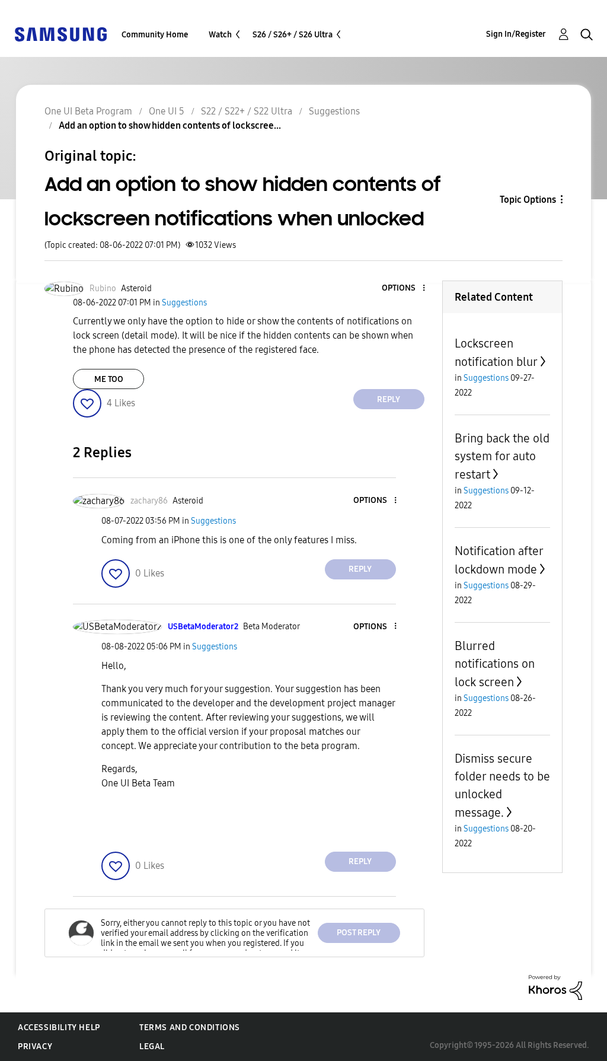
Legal (152, 1046)
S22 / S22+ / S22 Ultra (246, 111)
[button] (403, 288)
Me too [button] (108, 379)
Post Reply (359, 933)
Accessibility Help (59, 1027)
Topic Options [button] (528, 199)
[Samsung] (60, 33)
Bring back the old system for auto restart (502, 456)
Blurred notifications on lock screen (495, 664)
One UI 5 (166, 111)
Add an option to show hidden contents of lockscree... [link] (170, 125)
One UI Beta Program (88, 111)
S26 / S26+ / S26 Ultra (293, 35)
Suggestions (334, 111)
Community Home (155, 35)
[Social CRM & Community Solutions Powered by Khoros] (555, 986)
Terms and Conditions (189, 1027)
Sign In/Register (516, 34)
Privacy (35, 1046)
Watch (220, 35)
